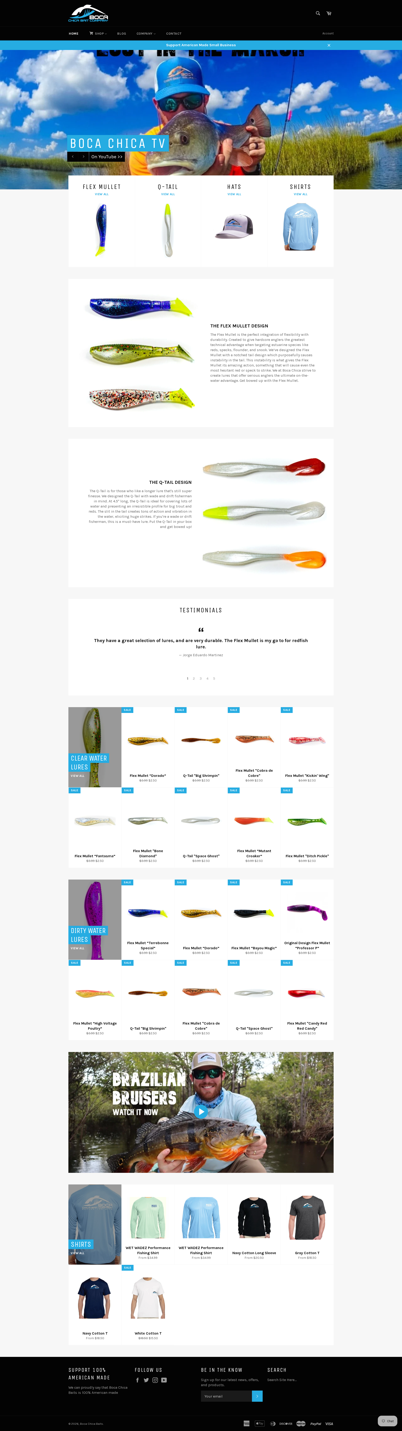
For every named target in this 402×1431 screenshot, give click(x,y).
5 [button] (214, 678)
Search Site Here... (282, 1380)
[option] (201, 119)
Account (328, 33)
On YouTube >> (107, 156)
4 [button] (207, 678)
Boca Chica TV (118, 143)
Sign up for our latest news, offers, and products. (230, 1382)
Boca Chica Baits (91, 1423)
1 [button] (187, 678)
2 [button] (194, 678)
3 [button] (201, 678)
